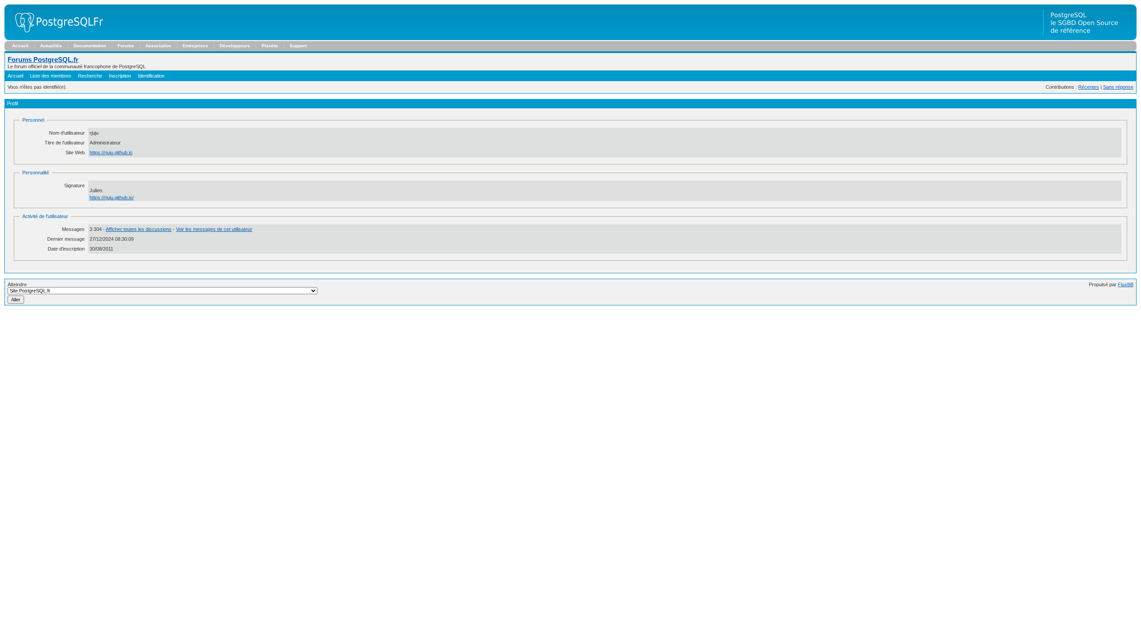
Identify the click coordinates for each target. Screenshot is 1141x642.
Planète (270, 45)
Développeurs (235, 45)
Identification (151, 75)
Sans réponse (1118, 87)
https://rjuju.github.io (111, 152)
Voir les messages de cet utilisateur (214, 229)
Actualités (51, 45)
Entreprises (195, 45)
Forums (126, 45)
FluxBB (1125, 284)
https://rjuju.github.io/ (112, 197)
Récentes (1088, 87)
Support (298, 45)
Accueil (20, 45)
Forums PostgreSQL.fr (43, 59)
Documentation (90, 45)
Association (158, 45)
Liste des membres (50, 75)
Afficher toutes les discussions (139, 229)
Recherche (90, 75)
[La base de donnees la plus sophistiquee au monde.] (1090, 38)
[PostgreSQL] (55, 38)
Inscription (120, 75)
